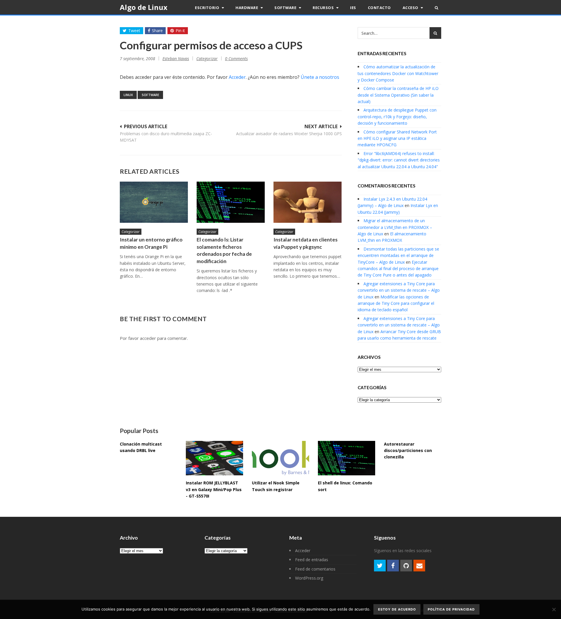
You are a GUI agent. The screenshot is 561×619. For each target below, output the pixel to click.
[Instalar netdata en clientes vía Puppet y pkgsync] (307, 202)
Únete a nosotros (320, 77)
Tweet (134, 30)
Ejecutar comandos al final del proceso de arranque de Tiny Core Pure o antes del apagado (398, 268)
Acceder (237, 77)
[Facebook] (393, 565)
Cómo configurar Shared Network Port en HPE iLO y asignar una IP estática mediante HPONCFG (397, 138)
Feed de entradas (311, 559)
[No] (554, 609)
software (150, 95)
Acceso (411, 7)
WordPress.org (309, 578)
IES (353, 7)
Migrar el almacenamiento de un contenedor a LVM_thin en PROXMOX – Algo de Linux (395, 227)
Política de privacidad (451, 609)
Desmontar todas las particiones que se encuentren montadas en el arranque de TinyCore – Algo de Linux (398, 255)
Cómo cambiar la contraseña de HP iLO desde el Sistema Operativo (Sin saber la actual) (398, 95)
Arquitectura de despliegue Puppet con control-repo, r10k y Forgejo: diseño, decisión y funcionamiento (397, 116)
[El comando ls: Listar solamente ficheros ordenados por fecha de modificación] (231, 202)
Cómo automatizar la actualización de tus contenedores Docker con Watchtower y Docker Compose (398, 73)
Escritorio (207, 7)
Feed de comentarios (315, 569)
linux (128, 95)
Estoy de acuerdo (397, 609)
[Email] (419, 565)
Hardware (247, 7)
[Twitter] (380, 565)
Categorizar (207, 58)
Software (285, 7)
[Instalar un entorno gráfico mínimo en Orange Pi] (154, 202)
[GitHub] (406, 565)
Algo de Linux (143, 7)
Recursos (324, 7)
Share (157, 30)
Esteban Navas (175, 58)
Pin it (180, 30)
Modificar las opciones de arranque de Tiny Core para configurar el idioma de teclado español (396, 303)
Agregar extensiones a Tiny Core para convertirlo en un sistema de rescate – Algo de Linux (399, 290)
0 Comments (236, 58)
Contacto (379, 7)
